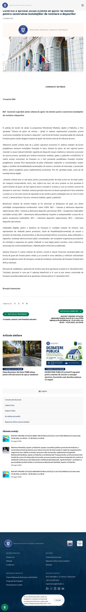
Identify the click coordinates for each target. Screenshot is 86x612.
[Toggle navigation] (70, 5)
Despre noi (10, 557)
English (44, 391)
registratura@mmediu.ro (55, 584)
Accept (58, 600)
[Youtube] (62, 588)
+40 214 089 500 (52, 580)
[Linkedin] (55, 588)
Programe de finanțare (14, 581)
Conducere (10, 565)
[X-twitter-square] (59, 588)
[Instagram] (51, 588)
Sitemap (9, 561)
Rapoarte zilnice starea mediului (58, 561)
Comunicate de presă (53, 557)
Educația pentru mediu (14, 585)
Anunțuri (49, 565)
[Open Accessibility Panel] (4, 607)
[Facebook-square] (47, 588)
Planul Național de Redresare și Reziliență (21, 577)
